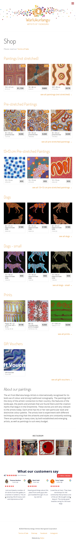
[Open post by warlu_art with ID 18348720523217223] (47, 447)
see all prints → (65, 334)
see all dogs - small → (62, 285)
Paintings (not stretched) (21, 58)
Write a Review (65, 476)
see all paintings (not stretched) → (56, 94)
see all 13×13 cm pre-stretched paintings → (52, 187)
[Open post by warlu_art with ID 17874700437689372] (64, 447)
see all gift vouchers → (61, 379)
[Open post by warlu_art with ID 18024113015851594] (30, 447)
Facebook (43, 533)
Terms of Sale (23, 49)
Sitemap (34, 533)
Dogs (7, 197)
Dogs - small (13, 245)
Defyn (42, 538)
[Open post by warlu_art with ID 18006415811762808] (12, 447)
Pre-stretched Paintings (20, 104)
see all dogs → (65, 236)
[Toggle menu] (72, 3)
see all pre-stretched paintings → (57, 141)
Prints (8, 294)
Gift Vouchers (13, 343)
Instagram (38, 435)
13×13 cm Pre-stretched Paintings (27, 151)
